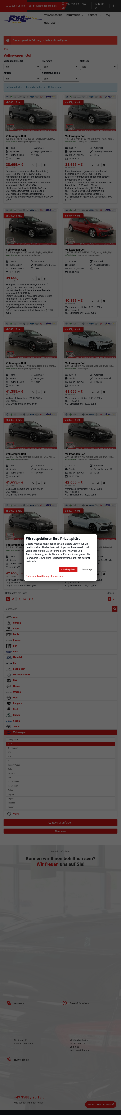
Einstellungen (87, 569)
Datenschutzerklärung (37, 576)
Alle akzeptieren (68, 569)
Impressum (57, 576)
